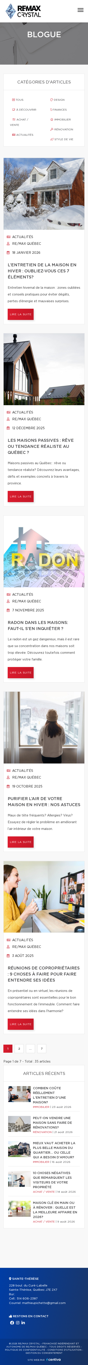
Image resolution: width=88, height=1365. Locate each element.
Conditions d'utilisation (64, 1350)
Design (59, 99)
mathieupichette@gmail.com (44, 1303)
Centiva (53, 1359)
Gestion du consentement (44, 1353)
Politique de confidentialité (25, 1350)
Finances (59, 109)
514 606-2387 (27, 1298)
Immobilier (62, 119)
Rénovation (63, 129)
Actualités (24, 134)
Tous (19, 99)
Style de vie (63, 139)
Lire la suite (20, 314)
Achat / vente (19, 122)
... (30, 1048)
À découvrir (25, 109)
